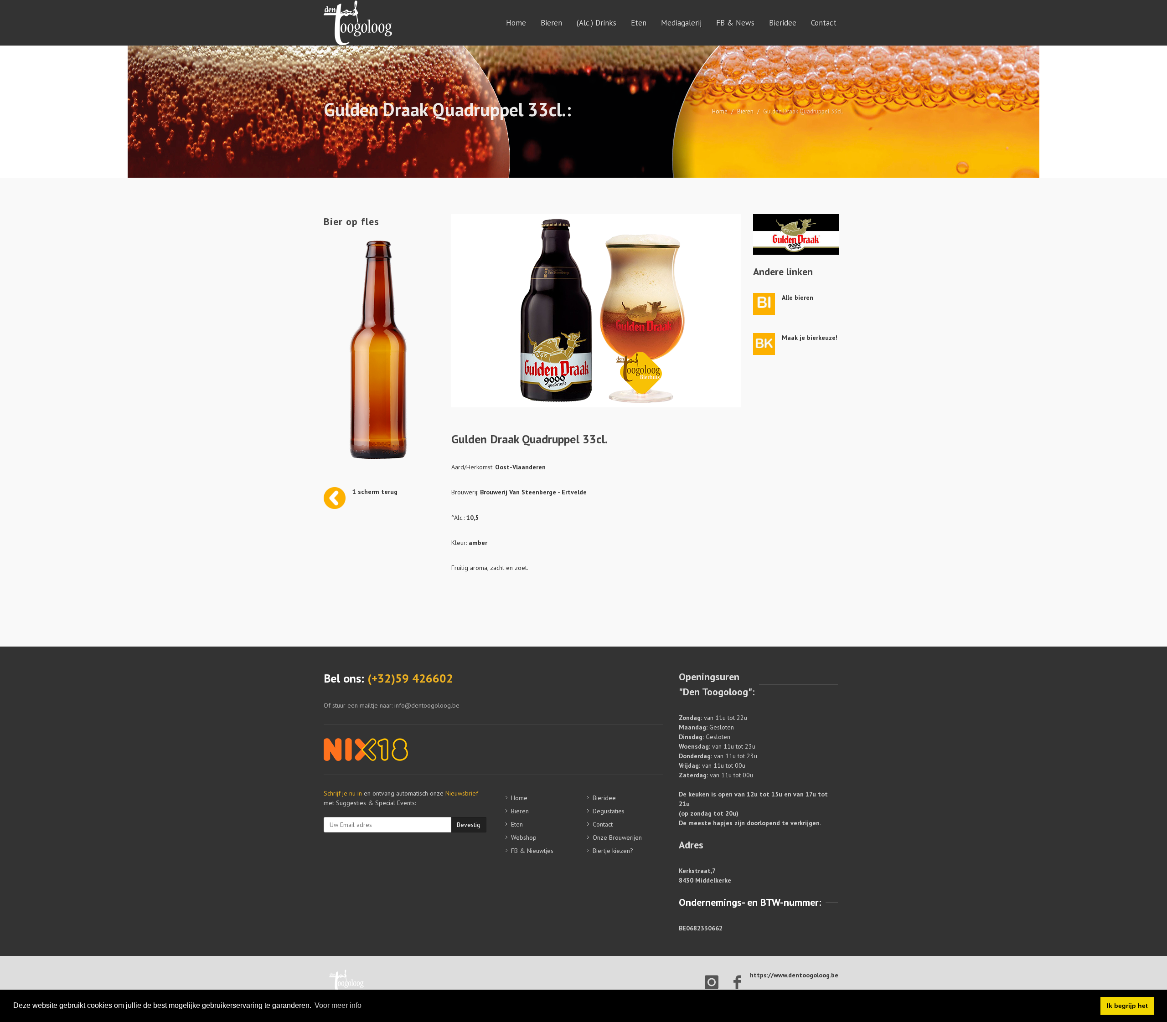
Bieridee (782, 23)
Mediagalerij (681, 23)
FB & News (735, 23)
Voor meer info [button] (338, 1005)
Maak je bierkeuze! (809, 338)
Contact (824, 23)
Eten (638, 23)
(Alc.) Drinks (596, 23)
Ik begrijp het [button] (1127, 1005)
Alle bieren (797, 297)
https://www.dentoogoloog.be (794, 975)
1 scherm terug (375, 492)
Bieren (551, 23)
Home (516, 23)
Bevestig (468, 825)
